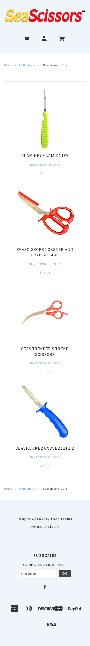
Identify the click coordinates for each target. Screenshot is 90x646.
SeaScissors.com (45, 363)
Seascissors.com (45, 164)
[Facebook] (45, 586)
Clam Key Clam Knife (45, 155)
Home (8, 65)
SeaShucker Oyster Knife (45, 448)
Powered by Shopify (45, 526)
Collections (27, 65)
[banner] (45, 16)
